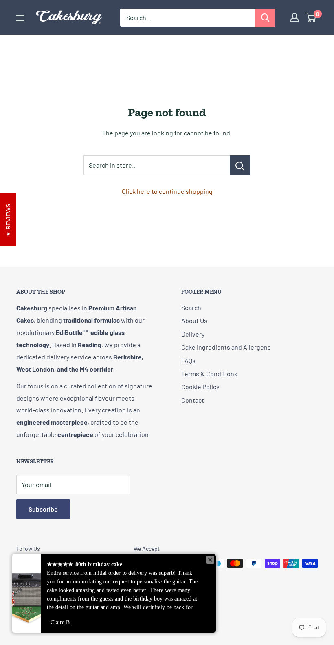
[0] (311, 17)
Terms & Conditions (209, 373)
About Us (194, 320)
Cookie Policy (200, 386)
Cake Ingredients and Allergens (226, 347)
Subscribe (43, 509)
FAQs (188, 360)
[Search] (265, 18)
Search (191, 307)
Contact (192, 400)
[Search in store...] (240, 165)
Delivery (192, 334)
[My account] (294, 17)
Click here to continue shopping (167, 191)
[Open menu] (20, 18)
